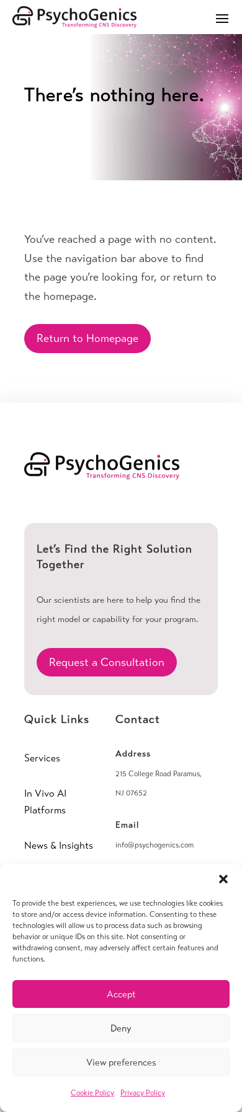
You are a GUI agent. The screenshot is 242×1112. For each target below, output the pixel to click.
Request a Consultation (106, 662)
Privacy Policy (142, 1092)
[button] (223, 879)
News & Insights (58, 845)
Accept (121, 994)
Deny (121, 1028)
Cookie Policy (92, 1092)
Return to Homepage (87, 338)
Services (42, 758)
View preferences (121, 1062)
